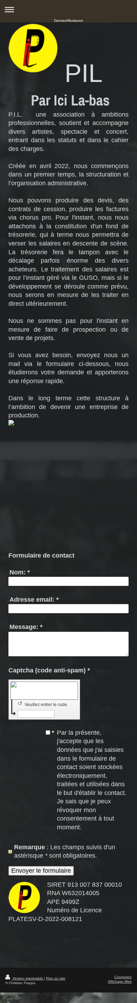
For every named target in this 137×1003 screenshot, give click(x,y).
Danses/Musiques (68, 20)
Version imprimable (28, 978)
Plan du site (55, 978)
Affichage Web (120, 981)
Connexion (123, 977)
